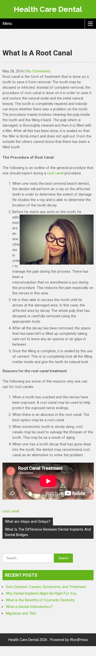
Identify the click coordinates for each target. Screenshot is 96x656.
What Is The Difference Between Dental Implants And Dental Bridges (48, 532)
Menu (7, 23)
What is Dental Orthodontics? (29, 607)
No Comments (38, 71)
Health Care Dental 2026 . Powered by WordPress (48, 640)
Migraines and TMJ (21, 613)
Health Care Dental (48, 9)
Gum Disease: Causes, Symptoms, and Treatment (46, 587)
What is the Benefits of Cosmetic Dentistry (40, 600)
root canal (55, 173)
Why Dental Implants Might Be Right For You (41, 593)
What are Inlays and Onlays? (27, 521)
